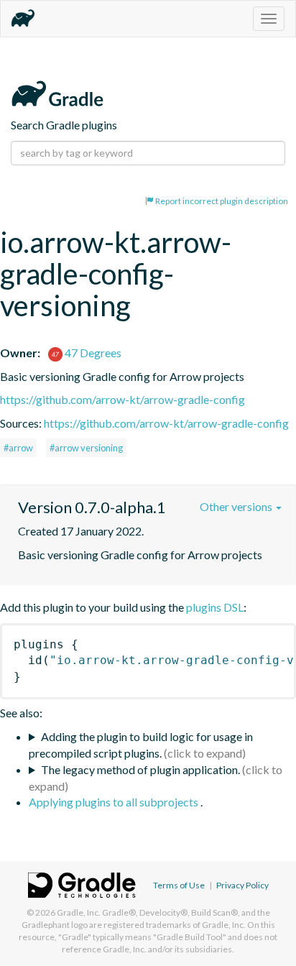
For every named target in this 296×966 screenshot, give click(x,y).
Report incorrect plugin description (221, 201)
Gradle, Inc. (79, 912)
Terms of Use (179, 885)
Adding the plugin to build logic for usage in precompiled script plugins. (141, 745)
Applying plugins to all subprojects (114, 802)
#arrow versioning (86, 448)
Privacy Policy (242, 885)
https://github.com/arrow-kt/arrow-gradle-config (122, 399)
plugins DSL (215, 607)
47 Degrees (92, 352)
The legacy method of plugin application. (140, 769)
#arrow (18, 448)
